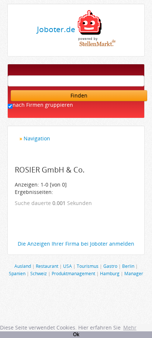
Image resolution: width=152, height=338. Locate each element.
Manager (133, 273)
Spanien (17, 273)
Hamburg (110, 273)
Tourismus (88, 266)
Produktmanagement (73, 273)
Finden (78, 95)
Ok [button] (76, 334)
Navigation (37, 138)
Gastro (110, 266)
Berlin (128, 266)
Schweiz (38, 273)
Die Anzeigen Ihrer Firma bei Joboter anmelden (76, 243)
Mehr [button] (130, 327)
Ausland (22, 266)
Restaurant (47, 266)
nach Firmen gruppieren (43, 104)
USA (67, 266)
